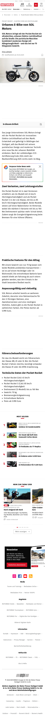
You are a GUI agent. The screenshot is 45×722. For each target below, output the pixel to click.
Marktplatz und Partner (34, 604)
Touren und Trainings (14, 586)
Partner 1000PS (29, 593)
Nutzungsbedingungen (33, 634)
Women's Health (37, 713)
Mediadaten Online (30, 586)
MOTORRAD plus (31, 610)
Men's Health (21, 707)
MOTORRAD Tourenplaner (15, 610)
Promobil (13, 713)
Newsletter (20, 604)
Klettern (35, 701)
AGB (22, 634)
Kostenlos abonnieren (16, 565)
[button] (22, 70)
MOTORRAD (9, 657)
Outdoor (5, 713)
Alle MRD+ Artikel (6, 9)
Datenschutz (7, 640)
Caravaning (10, 701)
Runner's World (24, 713)
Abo (16, 1)
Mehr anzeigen (21, 532)
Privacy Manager (19, 640)
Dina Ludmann (7, 52)
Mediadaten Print (16, 593)
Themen (37, 640)
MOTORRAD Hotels (8, 604)
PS (16, 657)
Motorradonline (33, 707)
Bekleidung (26, 9)
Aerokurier (10, 695)
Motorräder (16, 9)
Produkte (27, 1)
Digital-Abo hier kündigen (28, 616)
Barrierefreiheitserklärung (22, 646)
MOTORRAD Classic (26, 657)
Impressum (14, 634)
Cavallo (18, 701)
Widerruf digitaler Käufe (23, 622)
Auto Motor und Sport (23, 695)
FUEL (36, 657)
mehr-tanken (10, 707)
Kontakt (5, 634)
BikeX (35, 695)
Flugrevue (26, 701)
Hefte (20, 1)
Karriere (30, 640)
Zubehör (36, 9)
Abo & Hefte (22, 663)
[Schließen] (40, 166)
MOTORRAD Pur (12, 616)
